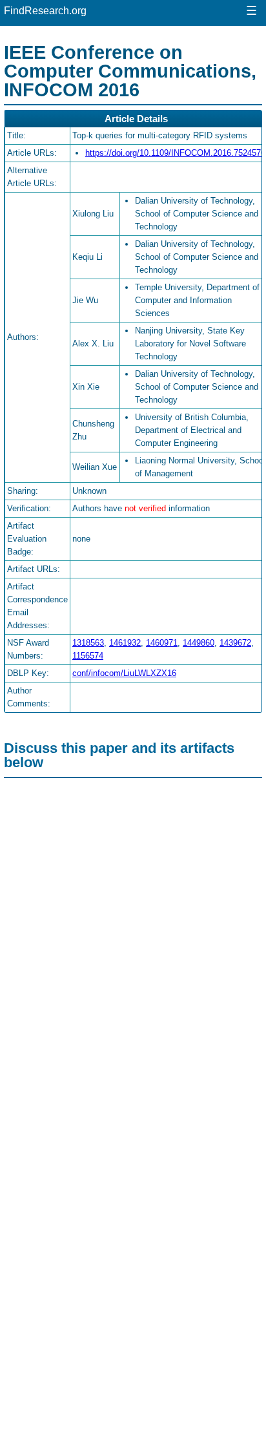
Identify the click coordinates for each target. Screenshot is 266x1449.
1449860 (198, 643)
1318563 (88, 643)
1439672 (235, 643)
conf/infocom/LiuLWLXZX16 (124, 673)
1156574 (87, 656)
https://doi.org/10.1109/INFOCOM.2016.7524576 (175, 153)
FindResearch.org (45, 10)
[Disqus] (133, 944)
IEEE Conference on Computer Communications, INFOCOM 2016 (130, 71)
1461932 (125, 643)
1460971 (162, 643)
